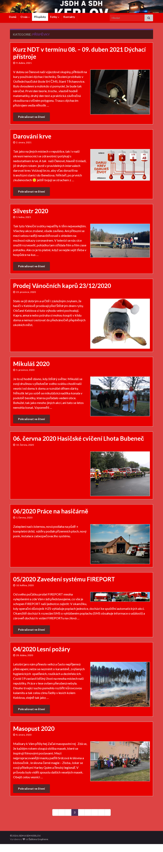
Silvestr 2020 (30, 210)
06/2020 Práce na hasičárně (50, 511)
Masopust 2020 (33, 728)
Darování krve (32, 136)
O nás (24, 16)
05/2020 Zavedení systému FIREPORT (64, 579)
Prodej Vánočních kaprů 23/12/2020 (62, 285)
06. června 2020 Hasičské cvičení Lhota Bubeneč (78, 438)
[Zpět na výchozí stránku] (81, 6)
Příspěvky (40, 16)
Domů (12, 16)
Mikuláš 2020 (31, 363)
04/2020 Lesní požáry (41, 649)
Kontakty (69, 16)
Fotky (54, 16)
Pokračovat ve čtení (31, 116)
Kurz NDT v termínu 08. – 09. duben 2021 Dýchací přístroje (79, 53)
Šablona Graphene (38, 839)
